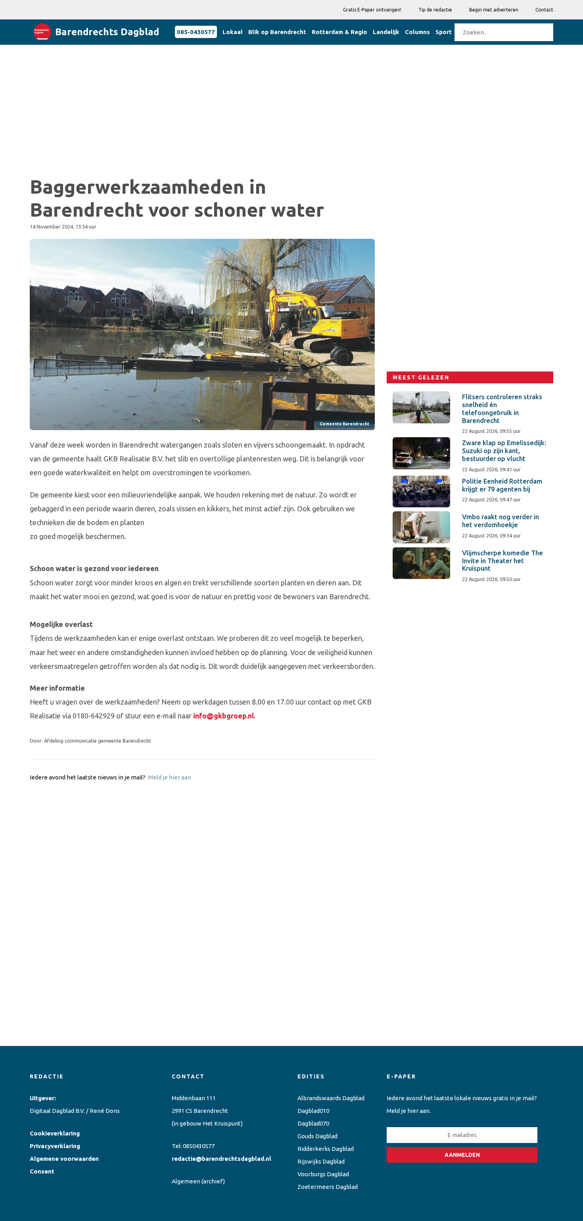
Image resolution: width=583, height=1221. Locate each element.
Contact (544, 9)
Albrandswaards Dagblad (330, 1098)
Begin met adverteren (493, 9)
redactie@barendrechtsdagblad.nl (221, 1158)
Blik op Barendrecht (277, 32)
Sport (443, 32)
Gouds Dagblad (317, 1136)
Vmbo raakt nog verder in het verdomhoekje (500, 520)
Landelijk (386, 32)
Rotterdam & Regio (339, 32)
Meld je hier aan (169, 777)
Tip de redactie (435, 9)
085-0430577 (196, 32)
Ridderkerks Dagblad (325, 1148)
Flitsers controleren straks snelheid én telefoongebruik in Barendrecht (502, 408)
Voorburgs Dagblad (323, 1174)
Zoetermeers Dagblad (327, 1186)
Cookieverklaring (55, 1133)
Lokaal (232, 32)
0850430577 (199, 1146)
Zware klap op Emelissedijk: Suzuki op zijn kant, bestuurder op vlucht (504, 450)
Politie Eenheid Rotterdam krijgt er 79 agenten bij (502, 485)
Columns (417, 32)
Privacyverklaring (55, 1146)
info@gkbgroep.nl (223, 716)
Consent (42, 1171)
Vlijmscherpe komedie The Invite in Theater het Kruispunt (502, 560)
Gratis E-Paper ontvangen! (372, 9)
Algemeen (186, 1181)
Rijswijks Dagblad (321, 1161)
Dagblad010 (313, 1110)
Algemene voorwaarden (64, 1158)
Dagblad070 (313, 1123)
